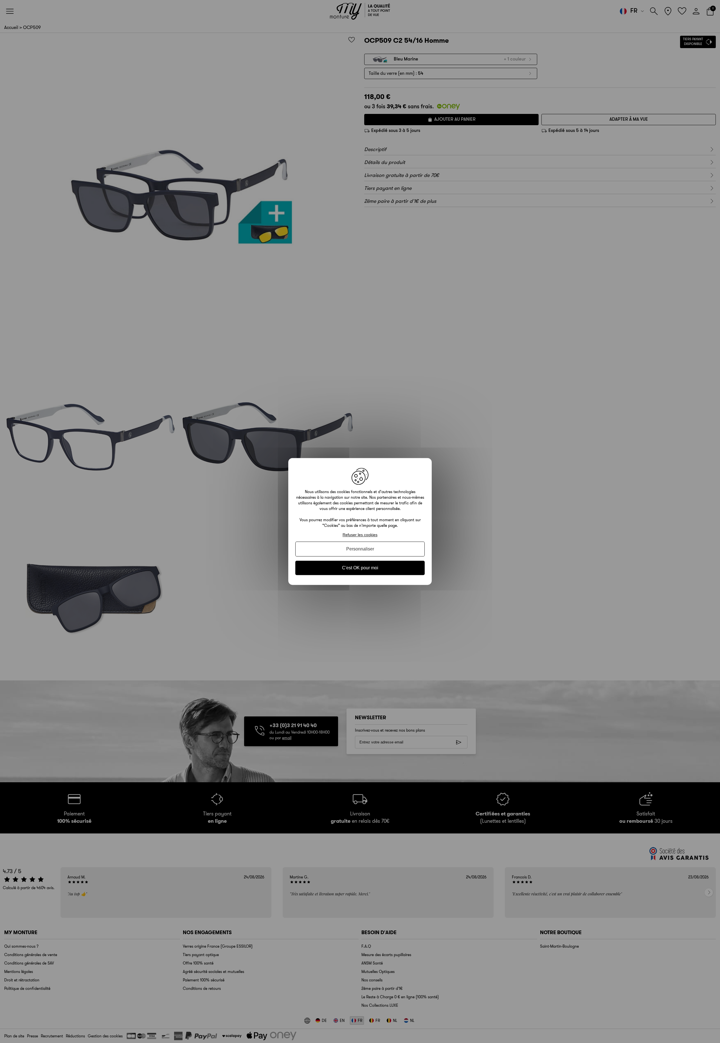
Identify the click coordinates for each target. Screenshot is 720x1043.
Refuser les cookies (360, 534)
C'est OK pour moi (360, 567)
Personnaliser (360, 549)
